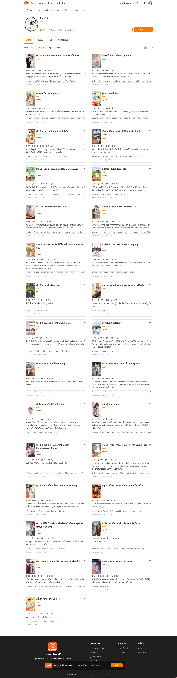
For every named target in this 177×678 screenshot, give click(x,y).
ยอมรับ (117, 665)
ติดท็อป (38, 10)
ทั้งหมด (39, 48)
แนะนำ (46, 10)
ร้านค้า (64, 10)
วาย (37, 59)
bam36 (59, 48)
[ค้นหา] (137, 3)
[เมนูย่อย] (151, 47)
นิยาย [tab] (33, 3)
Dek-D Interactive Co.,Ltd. (80, 675)
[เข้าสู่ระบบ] (150, 3)
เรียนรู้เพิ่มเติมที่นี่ (96, 665)
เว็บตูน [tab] (42, 3)
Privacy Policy (106, 675)
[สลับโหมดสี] (144, 3)
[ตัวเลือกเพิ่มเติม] (130, 29)
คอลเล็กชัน (74, 10)
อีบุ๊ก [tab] (50, 3)
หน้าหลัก (29, 10)
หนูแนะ (51, 48)
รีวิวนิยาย (55, 10)
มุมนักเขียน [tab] (61, 3)
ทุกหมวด (84, 10)
